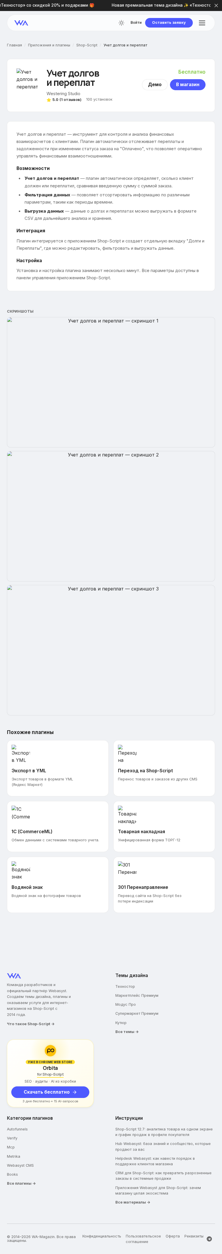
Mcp (11, 1147)
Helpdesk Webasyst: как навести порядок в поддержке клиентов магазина (155, 1161)
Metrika (13, 1156)
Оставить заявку (169, 22)
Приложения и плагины (49, 45)
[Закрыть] (216, 5)
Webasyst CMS (20, 1165)
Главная (14, 45)
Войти (136, 23)
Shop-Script (86, 45)
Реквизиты (194, 1236)
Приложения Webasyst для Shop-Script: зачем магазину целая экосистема (158, 1190)
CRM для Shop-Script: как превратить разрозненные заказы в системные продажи (163, 1176)
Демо (155, 84)
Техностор (125, 986)
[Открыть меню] (202, 23)
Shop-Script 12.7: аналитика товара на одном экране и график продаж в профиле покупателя (164, 1132)
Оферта (173, 1236)
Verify (12, 1138)
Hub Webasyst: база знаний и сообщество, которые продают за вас (163, 1146)
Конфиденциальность (101, 1236)
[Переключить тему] (121, 23)
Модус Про (125, 1004)
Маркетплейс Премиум (136, 995)
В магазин (187, 84)
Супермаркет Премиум (136, 1013)
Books (12, 1174)
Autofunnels (17, 1129)
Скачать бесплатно (47, 1092)
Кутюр (121, 1023)
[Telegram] (209, 1239)
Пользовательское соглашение (143, 1239)
